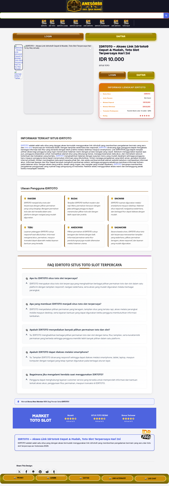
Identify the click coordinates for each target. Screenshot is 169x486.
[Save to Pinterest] (40, 472)
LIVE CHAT (152, 478)
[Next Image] (91, 80)
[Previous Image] (26, 80)
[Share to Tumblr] (54, 472)
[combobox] (82, 15)
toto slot (28, 147)
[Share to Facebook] (26, 472)
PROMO (20, 479)
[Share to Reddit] (47, 472)
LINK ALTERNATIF (119, 478)
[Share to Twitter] (19, 472)
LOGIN (48, 36)
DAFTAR (120, 36)
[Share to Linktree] (33, 472)
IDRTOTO (25, 145)
